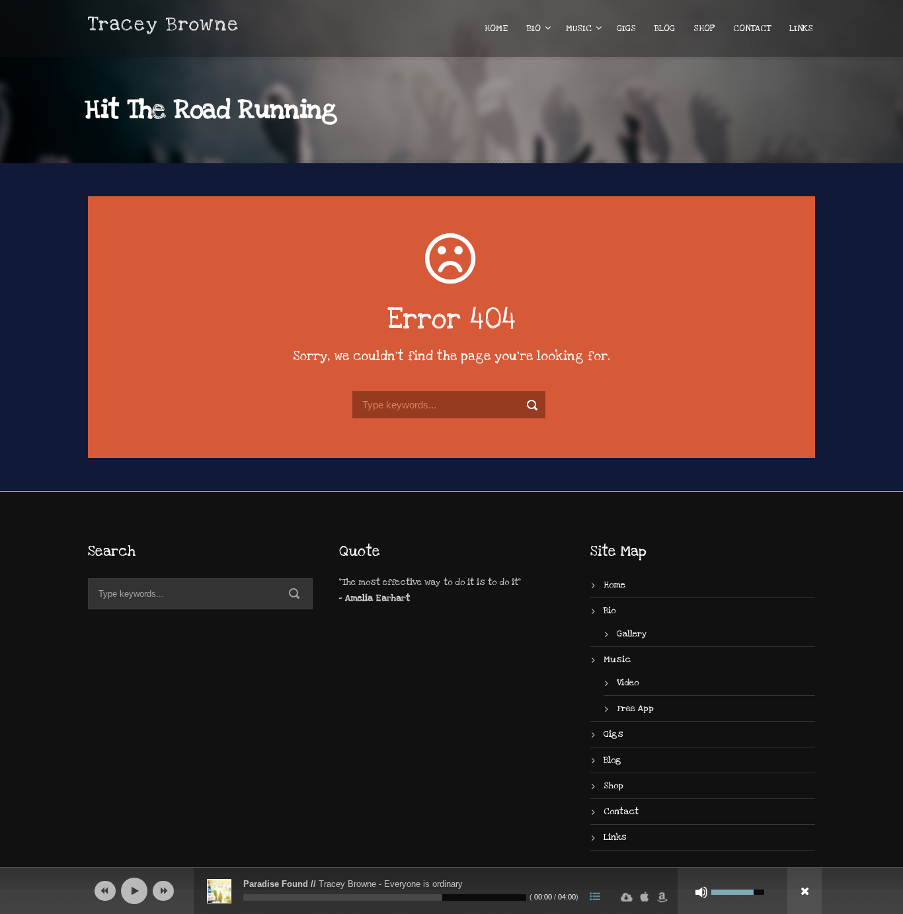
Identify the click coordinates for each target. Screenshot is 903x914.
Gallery (632, 634)
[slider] (384, 897)
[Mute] (701, 892)
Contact (752, 28)
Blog (664, 28)
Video (628, 683)
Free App (635, 708)
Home (496, 28)
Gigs (626, 28)
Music (579, 28)
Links (801, 28)
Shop (704, 28)
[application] (451, 891)
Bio (534, 28)
